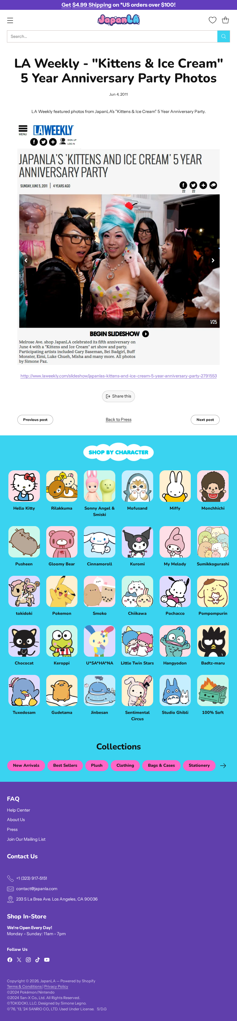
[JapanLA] (118, 20)
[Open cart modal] (225, 20)
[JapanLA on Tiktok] (37, 960)
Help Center (18, 810)
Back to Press (119, 419)
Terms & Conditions (24, 986)
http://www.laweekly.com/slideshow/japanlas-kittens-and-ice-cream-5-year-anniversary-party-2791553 (119, 375)
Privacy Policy (56, 986)
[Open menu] (10, 20)
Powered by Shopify (77, 981)
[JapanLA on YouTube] (46, 960)
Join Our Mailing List (26, 839)
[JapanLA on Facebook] (9, 960)
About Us (16, 819)
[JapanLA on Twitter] (19, 960)
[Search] (223, 36)
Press (12, 829)
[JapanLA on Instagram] (28, 960)
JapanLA (47, 981)
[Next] (223, 766)
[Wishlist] (212, 20)
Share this (121, 396)
